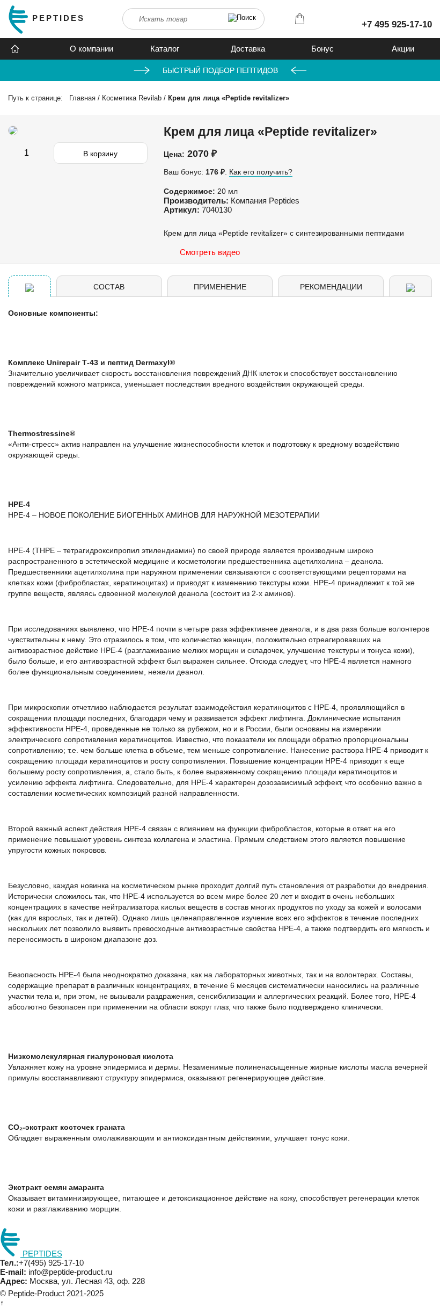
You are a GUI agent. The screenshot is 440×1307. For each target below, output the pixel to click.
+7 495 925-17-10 (397, 24)
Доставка (248, 48)
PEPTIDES (58, 18)
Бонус (322, 48)
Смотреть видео (210, 252)
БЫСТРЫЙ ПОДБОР (220, 70)
